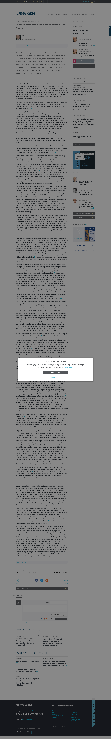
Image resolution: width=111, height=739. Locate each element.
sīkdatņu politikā (68, 367)
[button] (55, 377)
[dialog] (55, 369)
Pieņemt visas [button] (55, 372)
